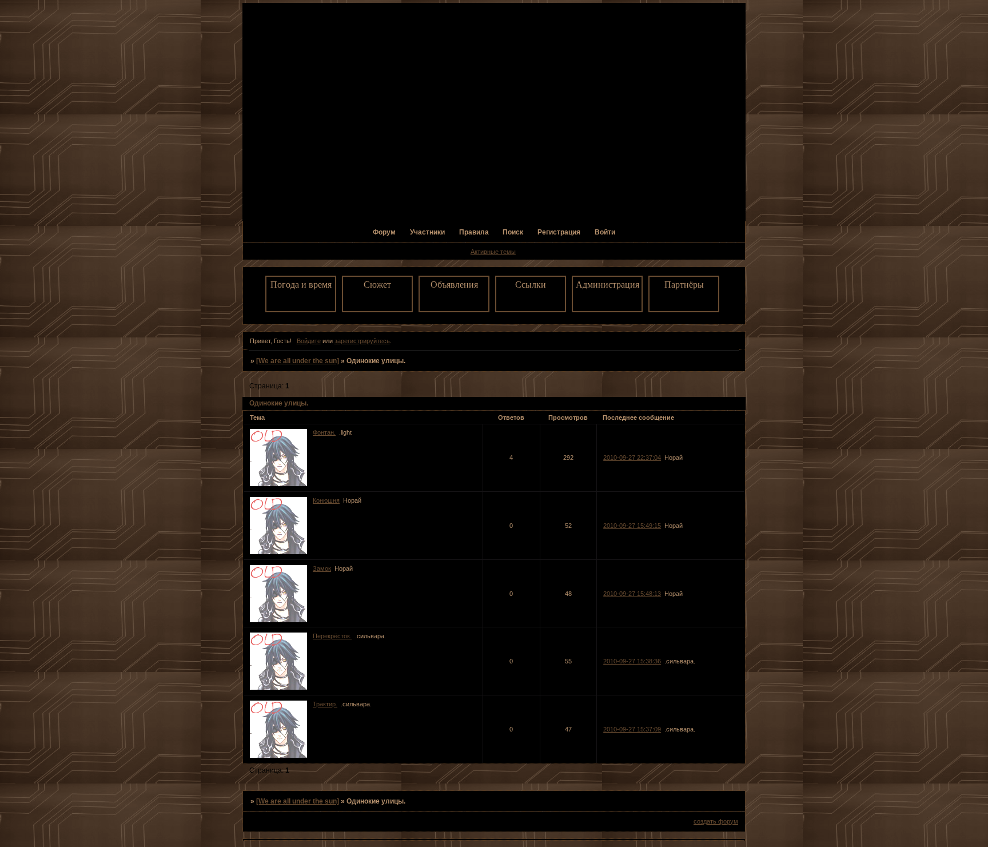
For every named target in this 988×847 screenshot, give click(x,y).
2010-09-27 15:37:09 (632, 729)
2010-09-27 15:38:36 (632, 661)
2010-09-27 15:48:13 (632, 593)
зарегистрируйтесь (362, 340)
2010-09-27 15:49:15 (632, 525)
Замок (322, 568)
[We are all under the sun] (297, 361)
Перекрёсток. (332, 636)
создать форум (716, 821)
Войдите (309, 340)
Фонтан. (324, 432)
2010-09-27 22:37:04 (632, 457)
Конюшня (326, 500)
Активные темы (493, 251)
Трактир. (325, 704)
